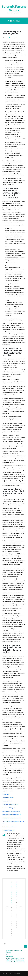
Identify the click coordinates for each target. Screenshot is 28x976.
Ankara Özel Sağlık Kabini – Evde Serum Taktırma (11, 909)
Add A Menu (14, 21)
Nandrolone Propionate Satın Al (11, 814)
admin (6, 38)
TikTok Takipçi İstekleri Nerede (15, 958)
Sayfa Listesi (9, 956)
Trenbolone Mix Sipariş (8, 808)
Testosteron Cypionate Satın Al (11, 818)
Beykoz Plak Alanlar (16, 901)
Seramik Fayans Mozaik (14, 8)
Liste (7, 954)
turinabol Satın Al (7, 801)
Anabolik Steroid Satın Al (9, 827)
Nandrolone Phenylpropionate (11, 811)
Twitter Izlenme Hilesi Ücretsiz (15, 960)
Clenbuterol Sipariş (7, 797)
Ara (5, 944)
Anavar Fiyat (6, 794)
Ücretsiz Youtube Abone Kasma (15, 962)
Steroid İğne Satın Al (8, 830)
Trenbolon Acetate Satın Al (10, 804)
